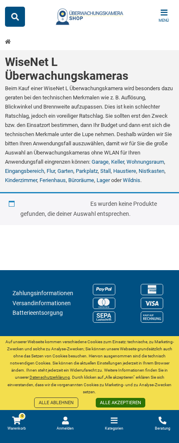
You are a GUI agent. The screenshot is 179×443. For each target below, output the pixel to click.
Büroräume (81, 180)
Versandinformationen (41, 303)
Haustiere (124, 171)
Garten (65, 171)
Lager (103, 180)
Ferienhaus (53, 180)
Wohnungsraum (145, 162)
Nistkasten (151, 171)
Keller (117, 162)
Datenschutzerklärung (50, 377)
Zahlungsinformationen (42, 293)
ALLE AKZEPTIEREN (120, 402)
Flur (51, 171)
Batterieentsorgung (37, 312)
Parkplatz (87, 171)
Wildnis (131, 180)
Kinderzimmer (21, 180)
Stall (105, 171)
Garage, (101, 162)
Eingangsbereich (24, 171)
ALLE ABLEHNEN (56, 402)
